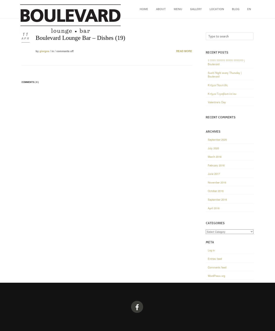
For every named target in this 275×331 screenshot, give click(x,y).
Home (144, 9)
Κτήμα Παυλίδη (217, 85)
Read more (184, 51)
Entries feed (215, 259)
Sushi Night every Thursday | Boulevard (225, 74)
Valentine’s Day (217, 102)
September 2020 (217, 139)
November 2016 (217, 182)
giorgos (44, 51)
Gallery (196, 9)
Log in (211, 250)
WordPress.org (216, 276)
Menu (178, 9)
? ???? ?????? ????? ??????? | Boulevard (226, 62)
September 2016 (217, 199)
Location (217, 9)
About (161, 9)
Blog (235, 9)
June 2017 (214, 174)
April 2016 (213, 208)
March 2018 (214, 157)
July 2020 (213, 148)
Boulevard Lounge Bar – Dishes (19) (80, 37)
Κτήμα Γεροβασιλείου (222, 94)
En (249, 9)
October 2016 (215, 191)
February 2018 (216, 165)
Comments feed (217, 267)
